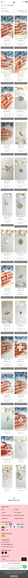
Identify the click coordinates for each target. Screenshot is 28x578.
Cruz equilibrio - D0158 (20, 109)
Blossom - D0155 (7, 324)
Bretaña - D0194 (7, 109)
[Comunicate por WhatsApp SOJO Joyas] (25, 566)
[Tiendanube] (14, 563)
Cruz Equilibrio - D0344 (20, 488)
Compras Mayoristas (18, 518)
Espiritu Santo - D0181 (21, 324)
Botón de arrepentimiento (14, 568)
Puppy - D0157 (21, 145)
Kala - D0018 (21, 359)
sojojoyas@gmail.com (8, 544)
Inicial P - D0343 (7, 216)
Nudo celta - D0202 (7, 459)
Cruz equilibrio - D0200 (20, 38)
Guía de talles (4, 518)
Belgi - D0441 (7, 180)
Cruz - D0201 (7, 38)
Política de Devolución (6, 515)
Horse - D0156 (21, 288)
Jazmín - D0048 (7, 359)
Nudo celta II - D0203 (21, 430)
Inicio (2, 5)
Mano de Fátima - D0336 (21, 253)
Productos (16, 509)
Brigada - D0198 (7, 74)
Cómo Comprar (17, 512)
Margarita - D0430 (21, 180)
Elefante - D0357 (7, 488)
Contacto (3, 512)
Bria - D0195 (20, 74)
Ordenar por (3, 8)
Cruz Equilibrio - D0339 (7, 253)
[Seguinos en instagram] (2, 553)
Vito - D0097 (7, 145)
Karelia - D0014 (20, 395)
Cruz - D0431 (21, 459)
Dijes (5, 5)
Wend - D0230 (7, 288)
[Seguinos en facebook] (6, 553)
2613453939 (6, 542)
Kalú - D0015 (7, 395)
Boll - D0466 (7, 430)
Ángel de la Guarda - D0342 (20, 217)
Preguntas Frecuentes (19, 515)
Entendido (14, 576)
